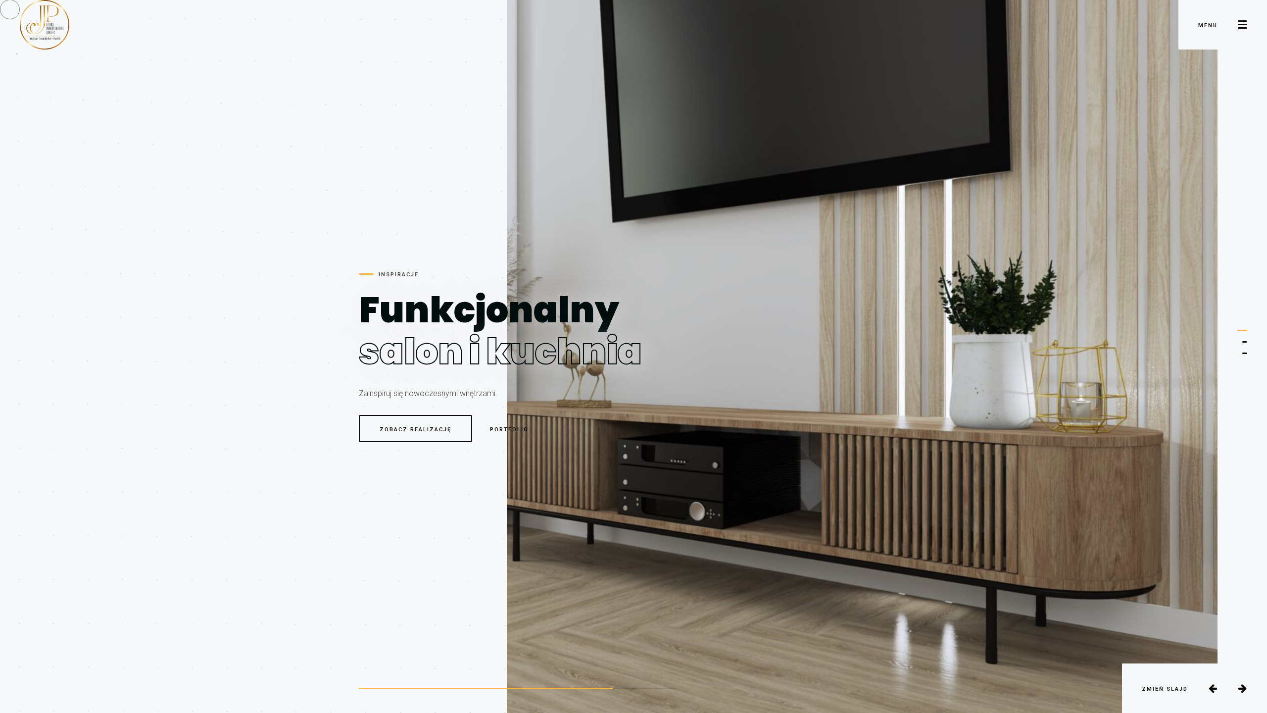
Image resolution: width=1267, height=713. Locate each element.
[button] (1242, 330)
